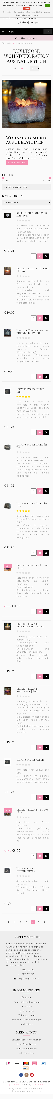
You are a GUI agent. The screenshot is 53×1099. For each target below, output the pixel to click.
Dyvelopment (39, 1084)
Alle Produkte (26, 1053)
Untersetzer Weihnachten (25, 870)
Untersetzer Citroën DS (31, 446)
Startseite (6, 43)
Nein (27, 9)
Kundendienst (26, 1024)
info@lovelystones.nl (28, 978)
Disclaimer (26, 1006)
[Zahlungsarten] (8, 1063)
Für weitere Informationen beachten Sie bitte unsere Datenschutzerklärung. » (26, 13)
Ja (47, 5)
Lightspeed (13, 1084)
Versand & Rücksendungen (26, 1019)
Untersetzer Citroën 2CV (31, 505)
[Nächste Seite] (45, 922)
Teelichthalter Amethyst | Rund (28, 690)
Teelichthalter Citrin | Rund (32, 270)
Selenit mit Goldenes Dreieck (31, 214)
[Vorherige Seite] (8, 922)
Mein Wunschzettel (26, 1048)
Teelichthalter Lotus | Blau (32, 811)
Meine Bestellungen (26, 1044)
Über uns (26, 997)
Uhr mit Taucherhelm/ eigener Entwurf (32, 332)
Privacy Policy (26, 1011)
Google (38, 1091)
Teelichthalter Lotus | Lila (32, 566)
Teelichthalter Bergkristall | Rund (30, 625)
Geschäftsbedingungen (26, 1002)
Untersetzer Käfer (30, 759)
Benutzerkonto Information (26, 1039)
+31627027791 (27, 969)
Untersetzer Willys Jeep (30, 390)
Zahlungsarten (26, 1015)
